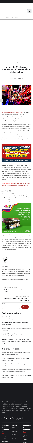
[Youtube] (10, 411)
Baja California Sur (12, 105)
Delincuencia (5, 434)
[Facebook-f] (3, 411)
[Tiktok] (21, 411)
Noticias (20, 105)
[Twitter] (6, 411)
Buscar (3, 296)
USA (24, 438)
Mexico (25, 435)
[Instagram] (14, 411)
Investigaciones (5, 429)
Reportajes (4, 432)
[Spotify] (17, 411)
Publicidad (14, 424)
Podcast (25, 440)
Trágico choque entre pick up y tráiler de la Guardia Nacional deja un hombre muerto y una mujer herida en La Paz (16, 334)
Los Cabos (4, 105)
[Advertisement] (16, 33)
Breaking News (5, 440)
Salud (16, 55)
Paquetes (14, 431)
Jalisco (25, 432)
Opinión (3, 437)
